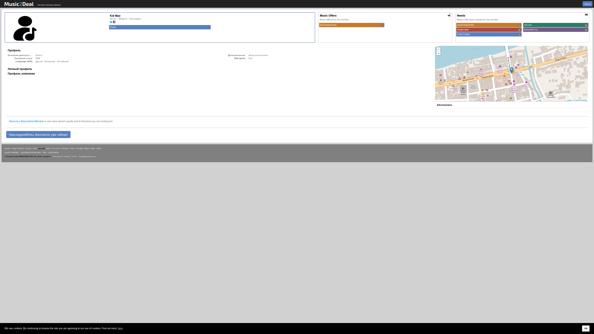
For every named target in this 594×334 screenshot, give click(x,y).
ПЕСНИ (555, 25)
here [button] (120, 328)
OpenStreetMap (581, 100)
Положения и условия (61, 156)
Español (21, 148)
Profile (113, 27)
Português (65, 148)
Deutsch (8, 148)
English (14, 148)
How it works (12, 152)
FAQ (44, 152)
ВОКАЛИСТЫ (555, 29)
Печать (74, 156)
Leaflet (569, 100)
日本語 (98, 148)
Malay (93, 148)
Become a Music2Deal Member (26, 121)
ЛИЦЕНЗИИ (488, 29)
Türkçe (72, 148)
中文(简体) (79, 148)
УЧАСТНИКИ (488, 34)
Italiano (48, 148)
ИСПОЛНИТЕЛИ (351, 25)
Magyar (87, 148)
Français (28, 148)
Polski (35, 148)
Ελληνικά (56, 148)
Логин (587, 3)
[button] (38, 134)
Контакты (54, 152)
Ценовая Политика (31, 152)
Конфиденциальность (87, 156)
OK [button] (586, 328)
